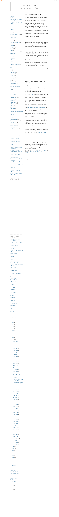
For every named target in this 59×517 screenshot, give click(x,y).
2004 (13, 454)
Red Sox (12, 117)
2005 (13, 452)
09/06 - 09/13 (15, 371)
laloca (11, 476)
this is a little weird (13, 127)
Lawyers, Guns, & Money (15, 262)
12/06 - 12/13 (15, 346)
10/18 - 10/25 (15, 360)
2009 (13, 339)
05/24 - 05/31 (15, 406)
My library (12, 17)
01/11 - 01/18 (15, 442)
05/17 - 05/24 (15, 408)
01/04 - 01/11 (15, 444)
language (12, 78)
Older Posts (46, 157)
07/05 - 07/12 (15, 395)
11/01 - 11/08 (15, 356)
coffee (11, 50)
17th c (11, 29)
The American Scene (14, 479)
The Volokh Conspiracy (14, 275)
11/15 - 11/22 (15, 352)
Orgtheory (12, 311)
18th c (11, 31)
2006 (13, 450)
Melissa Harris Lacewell (14, 261)
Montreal (12, 91)
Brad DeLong (12, 294)
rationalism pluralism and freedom (16, 111)
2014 (13, 330)
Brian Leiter (12, 313)
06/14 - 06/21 (15, 401)
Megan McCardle (13, 478)
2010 (13, 337)
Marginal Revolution (14, 245)
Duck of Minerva (13, 267)
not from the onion (13, 97)
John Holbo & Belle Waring (15, 273)
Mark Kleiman (13, 292)
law (11, 80)
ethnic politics (12, 58)
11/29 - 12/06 (15, 348)
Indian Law (12, 75)
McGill (11, 85)
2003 (13, 455)
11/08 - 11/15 (15, 354)
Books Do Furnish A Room (15, 287)
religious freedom (13, 119)
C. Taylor (12, 47)
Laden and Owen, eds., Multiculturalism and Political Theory (16, 151)
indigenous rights (13, 77)
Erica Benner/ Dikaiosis (14, 258)
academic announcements (15, 34)
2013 (13, 332)
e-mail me (12, 16)
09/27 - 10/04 (15, 365)
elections (12, 55)
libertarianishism (13, 83)
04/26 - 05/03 (15, 414)
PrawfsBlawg (12, 282)
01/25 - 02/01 (15, 438)
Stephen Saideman (13, 254)
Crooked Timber (13, 240)
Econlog (12, 284)
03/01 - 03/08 (15, 429)
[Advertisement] (15, 507)
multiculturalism (13, 92)
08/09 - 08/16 (15, 389)
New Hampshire (13, 95)
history (11, 69)
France (11, 61)
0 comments (43, 68)
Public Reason (13, 248)
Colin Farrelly (12, 276)
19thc (11, 32)
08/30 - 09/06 (15, 373)
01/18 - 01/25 (15, 440)
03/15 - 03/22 (15, 425)
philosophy (12, 99)
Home (37, 157)
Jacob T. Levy (29, 5)
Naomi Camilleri (13, 481)
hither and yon (13, 72)
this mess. (31, 94)
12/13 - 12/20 (15, 345)
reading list (12, 114)
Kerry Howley (12, 467)
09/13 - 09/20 (15, 369)
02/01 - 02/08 (15, 436)
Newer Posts (27, 157)
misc (11, 89)
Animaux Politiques (14, 271)
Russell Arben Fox (13, 303)
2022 (13, 319)
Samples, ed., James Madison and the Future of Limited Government (16, 166)
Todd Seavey (12, 475)
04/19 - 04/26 (15, 416)
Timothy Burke (13, 278)
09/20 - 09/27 (15, 367)
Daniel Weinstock (13, 253)
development (12, 53)
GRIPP (11, 67)
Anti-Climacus (13, 289)
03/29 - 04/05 (15, 421)
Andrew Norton (13, 308)
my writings (12, 94)
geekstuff (12, 65)
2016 (13, 326)
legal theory (12, 81)
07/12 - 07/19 (15, 393)
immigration (12, 73)
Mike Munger (12, 286)
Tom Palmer (12, 295)
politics (11, 105)
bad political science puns (15, 42)
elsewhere (12, 56)
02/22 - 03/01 (15, 431)
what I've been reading (14, 128)
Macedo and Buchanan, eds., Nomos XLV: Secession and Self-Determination (15, 156)
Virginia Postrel (13, 470)
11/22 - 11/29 (15, 350)
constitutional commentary (15, 51)
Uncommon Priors (13, 256)
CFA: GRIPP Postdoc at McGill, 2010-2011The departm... (17, 376)
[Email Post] (47, 68)
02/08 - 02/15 (15, 434)
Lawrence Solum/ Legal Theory (16, 242)
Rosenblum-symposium (14, 120)
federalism (12, 59)
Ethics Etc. (12, 259)
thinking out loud (13, 125)
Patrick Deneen (13, 281)
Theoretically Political (14, 279)
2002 (13, 457)
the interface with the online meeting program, (36, 107)
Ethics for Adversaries (14, 243)
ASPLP (11, 39)
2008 (13, 446)
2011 (13, 335)
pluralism (12, 100)
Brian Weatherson (13, 302)
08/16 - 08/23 (15, 388)
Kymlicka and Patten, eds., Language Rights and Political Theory (16, 143)
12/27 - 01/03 (15, 341)
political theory (13, 103)
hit (10, 70)
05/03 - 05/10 (15, 412)
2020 (13, 320)
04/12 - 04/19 (15, 418)
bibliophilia (12, 43)
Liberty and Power (13, 305)
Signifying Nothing (13, 298)
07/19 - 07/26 (15, 391)
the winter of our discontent (15, 124)
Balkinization (12, 297)
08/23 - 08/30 (15, 386)
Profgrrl (11, 309)
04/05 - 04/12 (15, 419)
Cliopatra (12, 306)
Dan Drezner (12, 247)
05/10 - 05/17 (15, 410)
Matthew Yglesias (13, 468)
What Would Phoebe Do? (15, 473)
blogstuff (12, 45)
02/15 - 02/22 (15, 432)
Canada (11, 48)
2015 (13, 328)
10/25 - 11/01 (15, 358)
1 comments (43, 150)
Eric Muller (12, 300)
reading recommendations (15, 116)
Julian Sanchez (13, 465)
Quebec (11, 109)
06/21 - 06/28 (15, 399)
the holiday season (13, 122)
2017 (13, 324)
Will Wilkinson (13, 463)
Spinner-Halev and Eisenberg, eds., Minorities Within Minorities (15, 170)
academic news (13, 37)
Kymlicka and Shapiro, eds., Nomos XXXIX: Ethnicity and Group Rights (16, 147)
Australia (12, 40)
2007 (13, 448)
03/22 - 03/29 (15, 423)
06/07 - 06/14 (15, 402)
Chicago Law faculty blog (15, 290)
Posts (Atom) (32, 159)
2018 (13, 322)
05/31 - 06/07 (15, 404)
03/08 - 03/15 (15, 427)
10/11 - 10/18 (15, 361)
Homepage (12, 14)
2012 (13, 334)
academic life (31, 133)
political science (39, 133)
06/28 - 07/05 (15, 397)
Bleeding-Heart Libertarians (15, 239)
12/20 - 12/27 (15, 343)
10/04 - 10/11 (15, 363)
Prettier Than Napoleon (14, 471)
